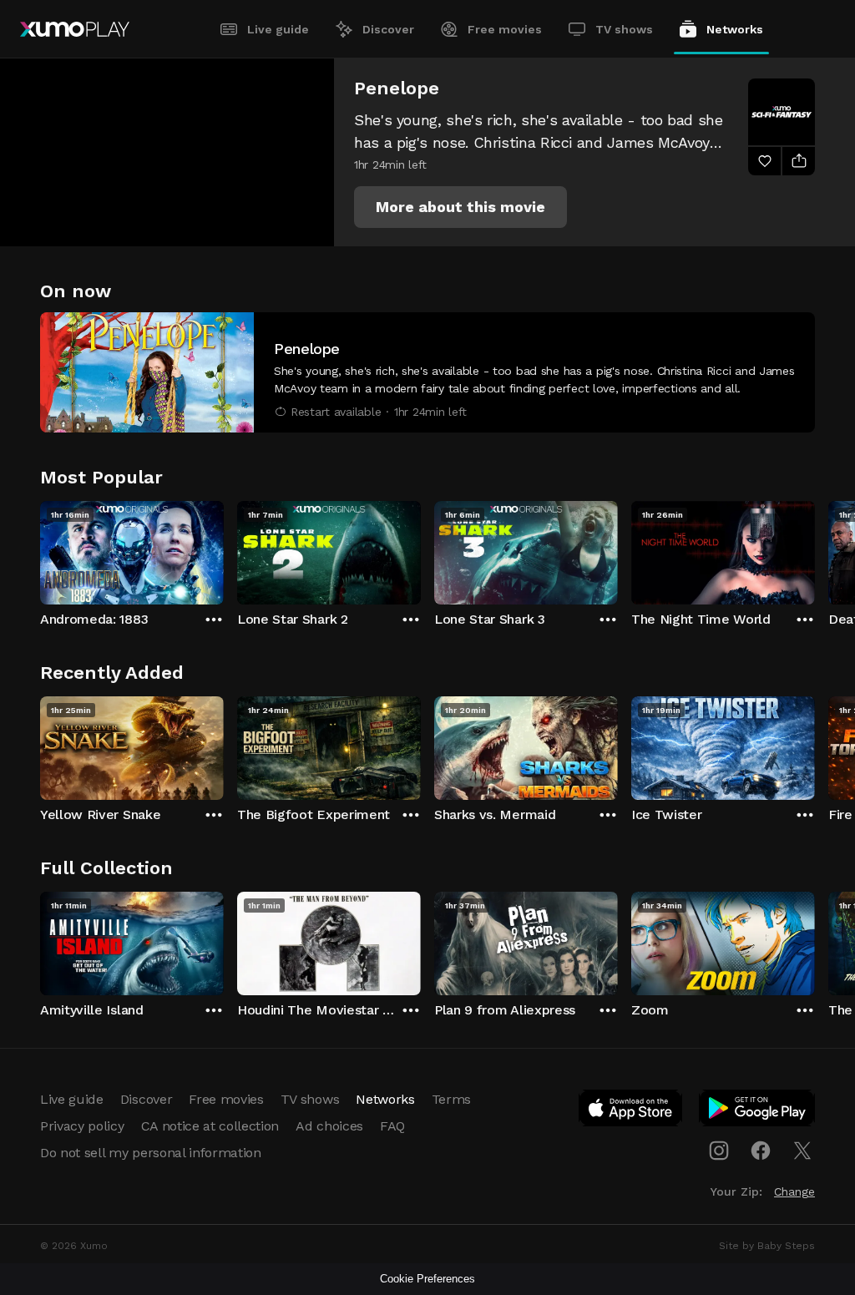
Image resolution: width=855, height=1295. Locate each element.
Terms (451, 1099)
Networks (734, 29)
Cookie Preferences (427, 1278)
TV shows (624, 29)
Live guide (278, 29)
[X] (802, 1150)
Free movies (505, 29)
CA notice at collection (210, 1126)
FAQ (392, 1126)
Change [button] (794, 1191)
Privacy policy (82, 1126)
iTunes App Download (631, 1111)
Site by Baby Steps (767, 1246)
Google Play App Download (758, 1111)
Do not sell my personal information (150, 1153)
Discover (388, 29)
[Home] (74, 29)
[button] (460, 207)
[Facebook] (760, 1150)
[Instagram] (718, 1150)
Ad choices (329, 1126)
